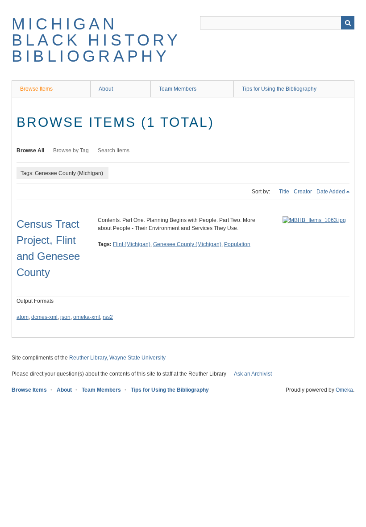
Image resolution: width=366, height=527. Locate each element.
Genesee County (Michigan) (187, 244)
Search (347, 22)
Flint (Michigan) (131, 244)
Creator (303, 191)
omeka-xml (86, 317)
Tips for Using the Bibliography (279, 89)
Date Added (330, 191)
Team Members (177, 89)
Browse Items (36, 89)
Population (237, 244)
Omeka (344, 390)
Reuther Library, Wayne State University (117, 358)
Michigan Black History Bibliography (96, 40)
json (65, 317)
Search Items (113, 150)
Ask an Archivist (253, 374)
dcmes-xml (44, 317)
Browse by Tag (71, 150)
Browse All (30, 150)
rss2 (108, 317)
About (106, 89)
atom (23, 317)
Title (284, 191)
